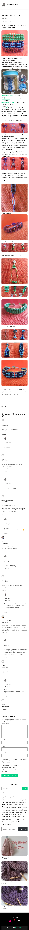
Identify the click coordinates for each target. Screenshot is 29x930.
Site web (3, 752)
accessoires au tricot (9, 796)
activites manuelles (6, 798)
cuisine (23, 804)
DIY (5, 406)
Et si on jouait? (5, 13)
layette (3, 812)
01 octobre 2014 (5, 706)
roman (19, 816)
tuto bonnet (23, 821)
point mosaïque (12, 814)
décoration (17, 807)
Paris (2, 814)
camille (3, 704)
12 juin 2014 (7, 600)
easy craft (24, 807)
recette (14, 816)
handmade (19, 810)
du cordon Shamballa (8, 102)
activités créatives (17, 798)
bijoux (2, 406)
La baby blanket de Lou (7, 907)
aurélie (3, 424)
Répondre (3, 434)
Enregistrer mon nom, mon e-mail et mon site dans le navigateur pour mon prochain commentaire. (15, 761)
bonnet (13, 802)
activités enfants (6, 800)
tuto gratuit (6, 824)
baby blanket (23, 799)
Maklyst (3, 459)
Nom (3, 740)
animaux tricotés (15, 800)
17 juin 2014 (4, 667)
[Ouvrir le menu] (27, 4)
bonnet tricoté (19, 802)
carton (24, 802)
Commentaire (5, 723)
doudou (8, 807)
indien (25, 810)
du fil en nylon (6, 99)
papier (13, 812)
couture (10, 804)
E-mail (3, 746)
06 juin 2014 (4, 425)
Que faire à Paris (6, 816)
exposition (4, 810)
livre (6, 812)
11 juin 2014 (4, 582)
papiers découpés (20, 812)
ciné (7, 804)
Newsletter (23, 829)
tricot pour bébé (13, 822)
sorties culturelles (6, 819)
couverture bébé (17, 804)
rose (24, 816)
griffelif (3, 666)
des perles (5, 108)
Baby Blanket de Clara (7, 857)
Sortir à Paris (15, 819)
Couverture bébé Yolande (8, 882)
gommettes (11, 810)
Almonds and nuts (6, 620)
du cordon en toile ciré (8, 95)
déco (12, 807)
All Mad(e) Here (12, 4)
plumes (6, 814)
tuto (19, 822)
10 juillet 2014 (7, 686)
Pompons (19, 814)
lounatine (3, 541)
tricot (22, 819)
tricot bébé (4, 822)
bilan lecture (6, 802)
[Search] (25, 788)
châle (3, 804)
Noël (10, 812)
